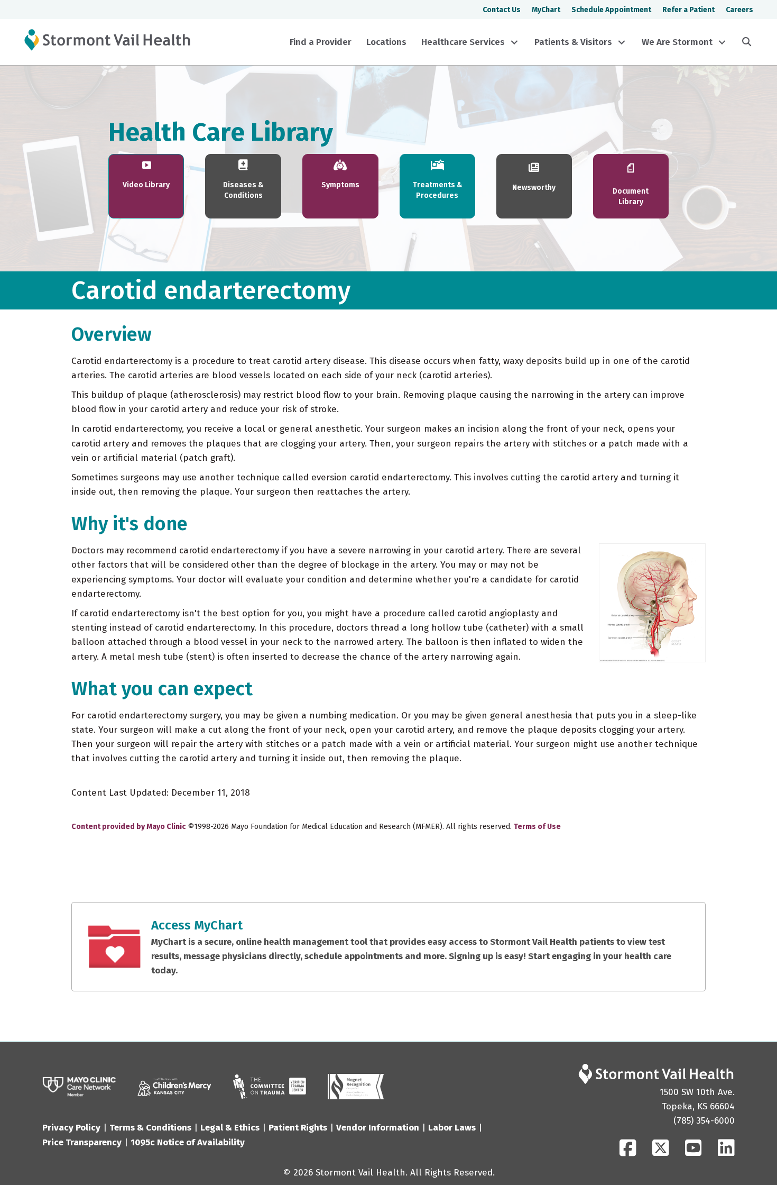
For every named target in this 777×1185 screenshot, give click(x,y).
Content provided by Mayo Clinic (128, 826)
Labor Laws (452, 1127)
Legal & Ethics (230, 1127)
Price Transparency (82, 1142)
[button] (514, 42)
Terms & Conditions (150, 1127)
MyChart (546, 9)
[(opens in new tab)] (79, 1086)
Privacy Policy (71, 1127)
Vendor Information (377, 1127)
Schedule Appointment (611, 9)
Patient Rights (298, 1127)
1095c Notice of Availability (188, 1142)
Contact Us (502, 9)
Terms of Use (537, 826)
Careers (739, 9)
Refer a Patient (688, 9)
